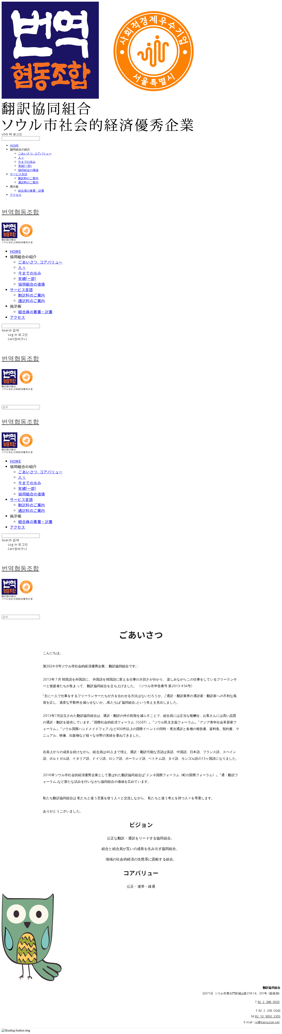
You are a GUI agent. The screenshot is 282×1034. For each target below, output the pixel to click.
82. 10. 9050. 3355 (267, 1016)
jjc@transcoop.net (267, 1022)
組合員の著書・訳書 (31, 190)
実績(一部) (25, 166)
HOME (14, 145)
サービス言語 (18, 174)
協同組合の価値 (28, 170)
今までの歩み (27, 162)
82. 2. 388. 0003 (269, 1002)
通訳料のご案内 (28, 182)
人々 (21, 158)
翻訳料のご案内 (28, 178)
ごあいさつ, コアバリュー (35, 153)
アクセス (15, 195)
